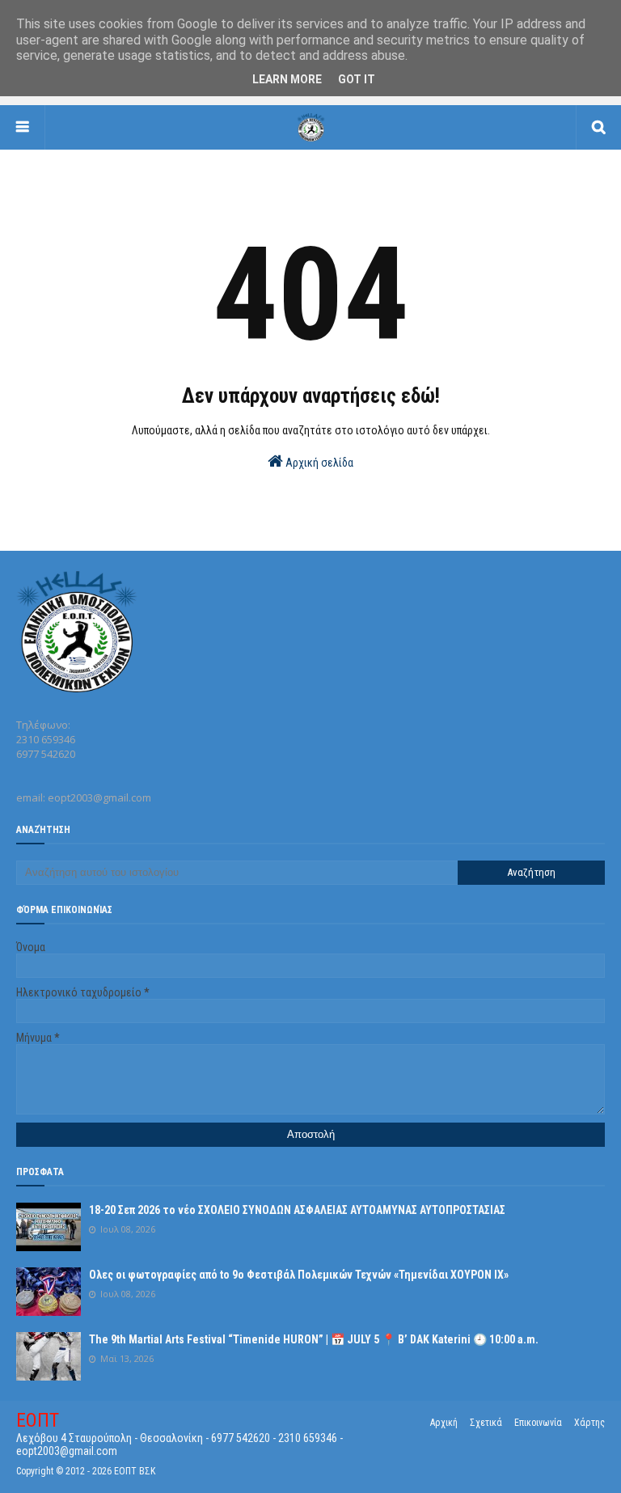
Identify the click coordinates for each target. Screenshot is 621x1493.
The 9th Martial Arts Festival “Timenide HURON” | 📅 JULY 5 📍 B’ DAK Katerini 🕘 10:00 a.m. (314, 1339)
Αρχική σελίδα (318, 462)
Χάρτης (589, 1422)
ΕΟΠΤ (37, 1420)
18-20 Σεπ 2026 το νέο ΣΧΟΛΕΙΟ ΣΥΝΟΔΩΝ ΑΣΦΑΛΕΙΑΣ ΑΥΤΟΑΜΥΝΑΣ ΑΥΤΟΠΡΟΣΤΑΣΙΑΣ (297, 1209)
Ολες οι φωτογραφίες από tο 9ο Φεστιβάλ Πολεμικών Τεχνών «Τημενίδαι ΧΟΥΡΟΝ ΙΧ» (299, 1274)
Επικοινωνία (538, 1422)
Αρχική (444, 1422)
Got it (356, 79)
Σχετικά (486, 1422)
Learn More (287, 79)
